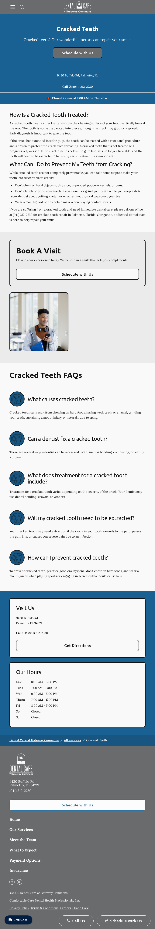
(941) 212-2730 (83, 86)
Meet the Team (22, 839)
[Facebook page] (12, 882)
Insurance (18, 870)
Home (14, 819)
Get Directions (77, 645)
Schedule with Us (77, 52)
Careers (65, 908)
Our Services (21, 829)
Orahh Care (80, 908)
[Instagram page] (19, 882)
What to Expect (23, 850)
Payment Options (25, 860)
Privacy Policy (19, 908)
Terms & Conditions (44, 908)
